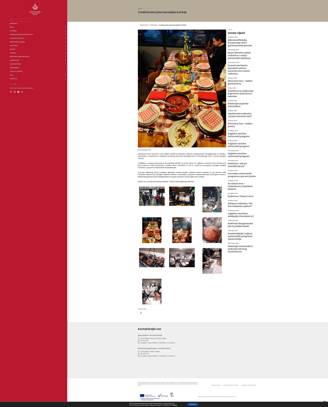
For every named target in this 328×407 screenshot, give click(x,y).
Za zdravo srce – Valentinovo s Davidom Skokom (240, 186)
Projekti (12, 49)
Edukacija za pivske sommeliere (238, 105)
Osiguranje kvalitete (17, 38)
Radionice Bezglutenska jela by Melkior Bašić (240, 225)
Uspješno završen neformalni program (239, 135)
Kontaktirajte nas (231, 385)
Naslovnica (14, 23)
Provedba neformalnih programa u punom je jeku (242, 175)
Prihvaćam (193, 404)
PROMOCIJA (13, 79)
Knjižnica (13, 53)
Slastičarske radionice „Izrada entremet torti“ (240, 115)
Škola (12, 27)
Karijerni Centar (15, 64)
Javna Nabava (14, 68)
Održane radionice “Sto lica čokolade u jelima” (240, 205)
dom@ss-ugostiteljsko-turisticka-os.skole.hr (157, 356)
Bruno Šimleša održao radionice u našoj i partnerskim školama (239, 55)
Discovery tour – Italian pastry (240, 125)
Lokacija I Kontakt (16, 71)
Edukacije (153, 25)
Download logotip (248, 385)
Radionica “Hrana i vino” (241, 196)
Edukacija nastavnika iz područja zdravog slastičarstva (240, 249)
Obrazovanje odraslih (17, 42)
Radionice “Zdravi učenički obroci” (237, 165)
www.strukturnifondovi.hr (222, 396)
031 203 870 (144, 354)
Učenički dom (14, 60)
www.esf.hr (233, 396)
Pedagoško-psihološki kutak (19, 56)
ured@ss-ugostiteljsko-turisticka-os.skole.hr (157, 343)
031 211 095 (144, 340)
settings (175, 405)
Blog (11, 75)
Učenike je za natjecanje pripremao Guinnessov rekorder (240, 94)
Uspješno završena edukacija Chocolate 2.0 (241, 215)
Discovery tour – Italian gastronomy (240, 82)
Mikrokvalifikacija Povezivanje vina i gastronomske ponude (240, 43)
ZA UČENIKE (13, 31)
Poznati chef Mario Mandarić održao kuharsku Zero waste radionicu (239, 69)
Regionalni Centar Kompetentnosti (21, 34)
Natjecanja (14, 45)
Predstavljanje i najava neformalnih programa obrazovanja (240, 236)
